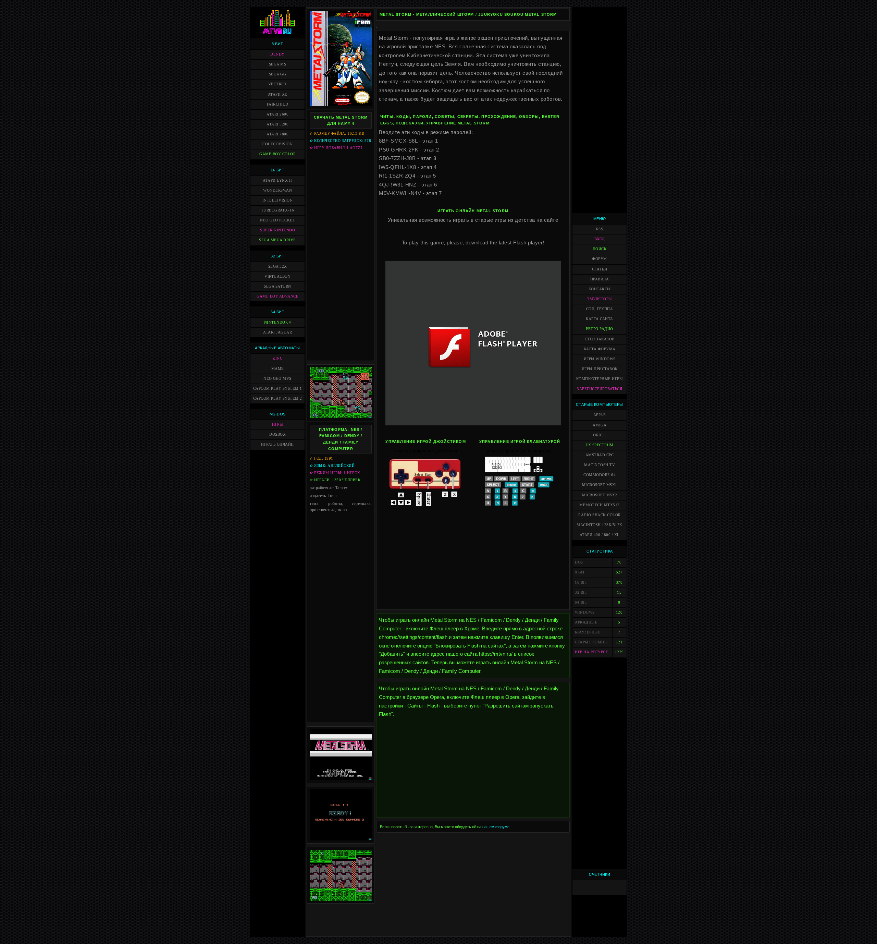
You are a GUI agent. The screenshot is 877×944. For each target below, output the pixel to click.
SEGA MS (277, 64)
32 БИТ (277, 256)
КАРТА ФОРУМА (600, 349)
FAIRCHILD (277, 104)
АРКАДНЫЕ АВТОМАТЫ (277, 348)
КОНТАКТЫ (600, 289)
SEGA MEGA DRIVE (277, 240)
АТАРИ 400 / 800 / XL (600, 535)
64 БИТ (277, 312)
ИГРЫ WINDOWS (600, 359)
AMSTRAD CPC (599, 455)
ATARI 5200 (277, 124)
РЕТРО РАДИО (599, 329)
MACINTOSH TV (599, 465)
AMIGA (600, 425)
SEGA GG (277, 74)
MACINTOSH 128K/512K (599, 525)
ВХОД (599, 239)
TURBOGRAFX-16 (277, 210)
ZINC (277, 358)
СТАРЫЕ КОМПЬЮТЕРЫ (599, 404)
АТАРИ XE (277, 94)
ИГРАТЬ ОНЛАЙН (277, 444)
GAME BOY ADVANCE (277, 296)
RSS (599, 229)
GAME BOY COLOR (277, 154)
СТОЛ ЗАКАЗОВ (600, 339)
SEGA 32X (277, 266)
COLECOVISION (277, 144)
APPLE (599, 415)
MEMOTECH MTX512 (599, 505)
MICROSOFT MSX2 (599, 495)
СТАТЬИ (599, 269)
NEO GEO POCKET (277, 220)
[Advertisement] (341, 255)
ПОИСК (600, 249)
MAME (277, 369)
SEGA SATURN (277, 286)
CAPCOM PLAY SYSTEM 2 (277, 398)
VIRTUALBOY (277, 276)
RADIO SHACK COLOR (599, 515)
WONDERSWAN (277, 190)
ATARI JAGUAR (277, 332)
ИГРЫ (277, 424)
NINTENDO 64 (277, 322)
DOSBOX (277, 434)
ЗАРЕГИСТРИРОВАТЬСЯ (599, 389)
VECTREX (277, 84)
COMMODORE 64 (599, 475)
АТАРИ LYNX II (277, 180)
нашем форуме (495, 827)
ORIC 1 (599, 435)
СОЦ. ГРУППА (599, 309)
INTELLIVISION (277, 200)
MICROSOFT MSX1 (599, 485)
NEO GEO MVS (277, 378)
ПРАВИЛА (599, 279)
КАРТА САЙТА (599, 319)
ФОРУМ (599, 259)
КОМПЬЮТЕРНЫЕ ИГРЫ (599, 379)
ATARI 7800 (277, 134)
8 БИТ (277, 44)
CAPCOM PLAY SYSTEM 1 (277, 388)
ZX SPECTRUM (599, 445)
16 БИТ (277, 170)
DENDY (277, 54)
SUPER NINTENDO (277, 230)
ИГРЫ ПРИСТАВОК (600, 369)
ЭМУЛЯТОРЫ (599, 299)
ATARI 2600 (277, 114)
